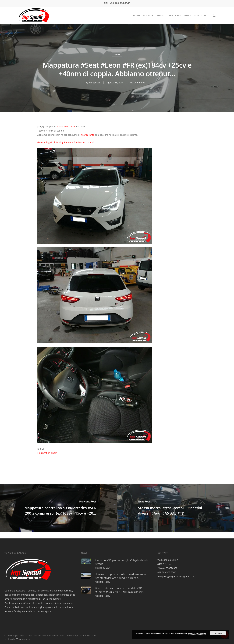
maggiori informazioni (197, 633)
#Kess (79, 142)
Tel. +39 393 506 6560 (117, 3)
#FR (73, 126)
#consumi (88, 142)
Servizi (117, 54)
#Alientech (69, 142)
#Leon (67, 126)
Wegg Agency (23, 638)
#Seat (60, 126)
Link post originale (47, 452)
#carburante (87, 134)
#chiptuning (56, 142)
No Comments (137, 82)
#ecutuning (43, 142)
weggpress (94, 82)
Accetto (218, 633)
